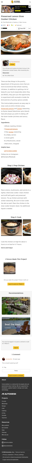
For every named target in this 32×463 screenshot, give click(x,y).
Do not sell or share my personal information (15, 457)
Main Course (22, 22)
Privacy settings (19, 455)
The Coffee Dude (9, 75)
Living (3, 413)
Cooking (15, 22)
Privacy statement (8, 455)
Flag (5, 367)
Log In (16, 348)
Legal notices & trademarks (10, 460)
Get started (5, 428)
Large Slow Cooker (10, 151)
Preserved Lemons (7, 109)
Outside (4, 415)
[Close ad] (29, 6)
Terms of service (20, 452)
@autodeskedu (8, 446)
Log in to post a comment (16, 375)
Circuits (4, 401)
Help (3, 430)
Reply (16, 370)
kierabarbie (9, 359)
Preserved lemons (11, 129)
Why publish (5, 425)
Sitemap (4, 432)
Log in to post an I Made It (16, 284)
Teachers (4, 418)
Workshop (4, 403)
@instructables (8, 442)
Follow (12, 64)
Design (4, 406)
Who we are (5, 435)
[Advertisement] (16, 9)
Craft (3, 408)
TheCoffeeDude (7, 22)
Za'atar (19, 109)
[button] (2, 2)
